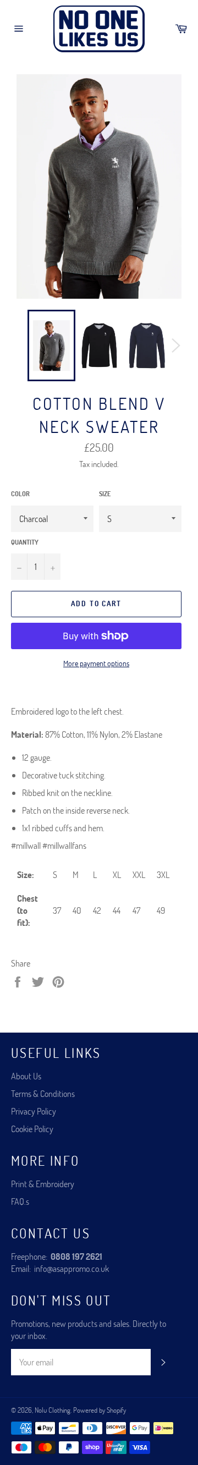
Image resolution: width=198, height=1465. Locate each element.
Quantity (24, 541)
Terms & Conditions (43, 1093)
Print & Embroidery (42, 1183)
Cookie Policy (32, 1128)
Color (20, 493)
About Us (26, 1076)
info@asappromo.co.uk (71, 1268)
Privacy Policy (33, 1111)
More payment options (96, 663)
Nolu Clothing (52, 1410)
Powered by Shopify (99, 1410)
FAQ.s (20, 1201)
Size (105, 493)
